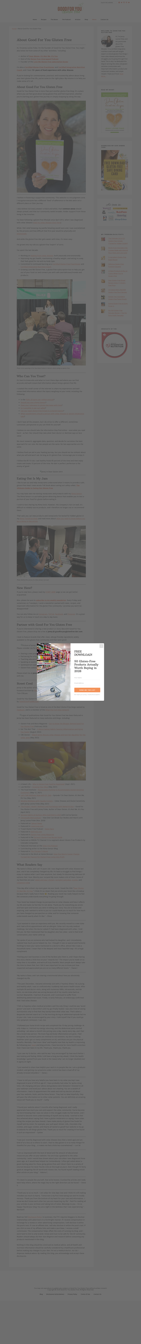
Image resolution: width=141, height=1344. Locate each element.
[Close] (101, 646)
